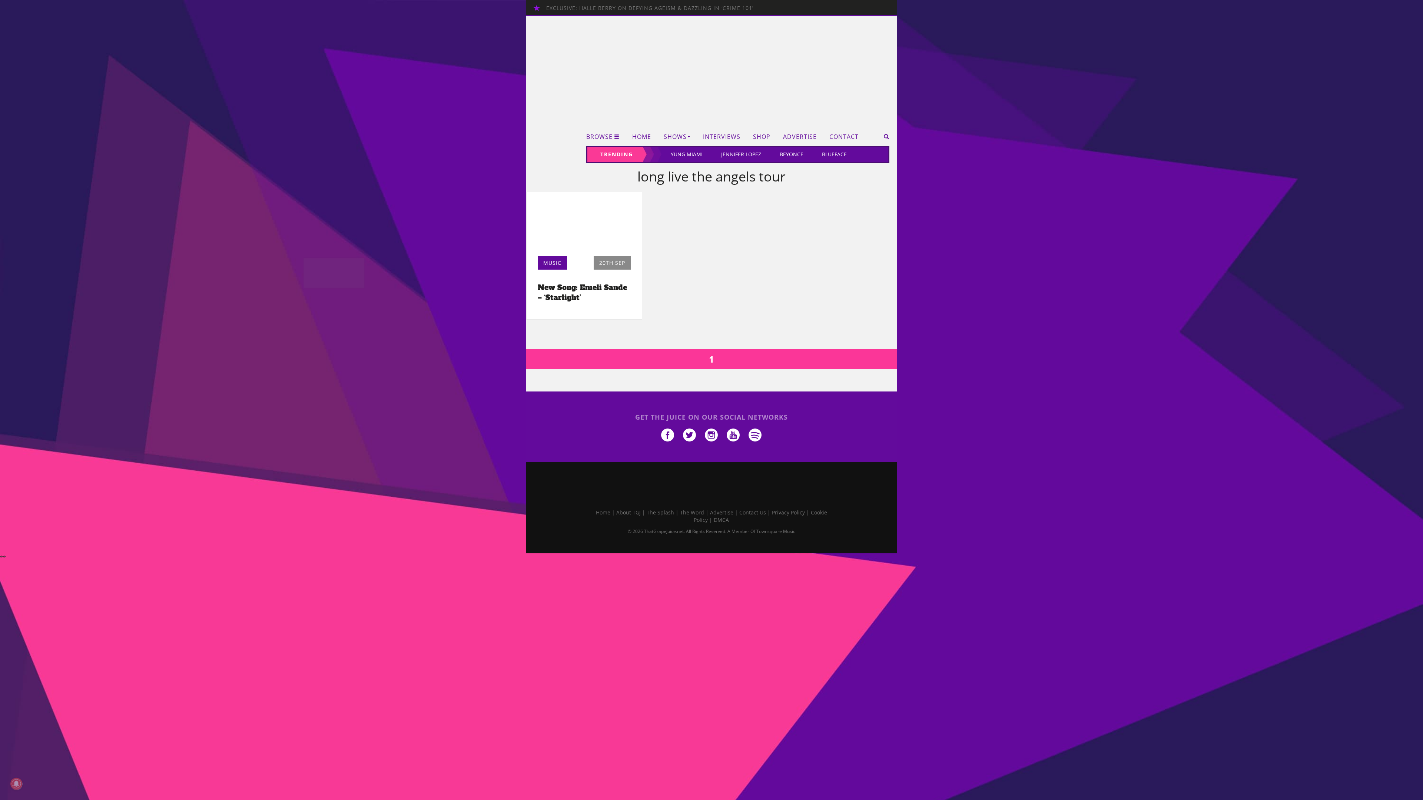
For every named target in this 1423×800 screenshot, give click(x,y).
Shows (675, 137)
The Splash (660, 512)
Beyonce (791, 154)
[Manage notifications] (16, 784)
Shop (761, 137)
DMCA (721, 519)
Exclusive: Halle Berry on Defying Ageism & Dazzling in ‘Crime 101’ (649, 7)
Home (641, 137)
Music (552, 262)
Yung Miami (687, 154)
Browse (599, 137)
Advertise (800, 137)
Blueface (834, 154)
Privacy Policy (788, 512)
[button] (884, 136)
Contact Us (752, 512)
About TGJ (628, 512)
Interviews (721, 137)
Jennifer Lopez (741, 154)
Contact (844, 137)
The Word (692, 512)
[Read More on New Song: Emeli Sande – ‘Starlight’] (584, 226)
